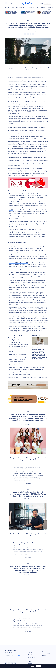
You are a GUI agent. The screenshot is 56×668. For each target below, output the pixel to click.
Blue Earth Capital (24, 106)
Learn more (32, 666)
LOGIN (41, 3)
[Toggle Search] (12, 3)
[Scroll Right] (53, 8)
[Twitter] (28, 34)
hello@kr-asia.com (12, 379)
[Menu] (6, 3)
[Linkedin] (30, 34)
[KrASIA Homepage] (27, 3)
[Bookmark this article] (35, 31)
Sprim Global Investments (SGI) (17, 367)
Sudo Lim (30, 29)
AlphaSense (11, 80)
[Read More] (28, 182)
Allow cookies (38, 666)
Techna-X (10, 160)
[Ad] (28, 399)
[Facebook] (25, 34)
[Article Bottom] (28, 385)
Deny (45, 666)
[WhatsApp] (33, 34)
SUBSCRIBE (48, 3)
